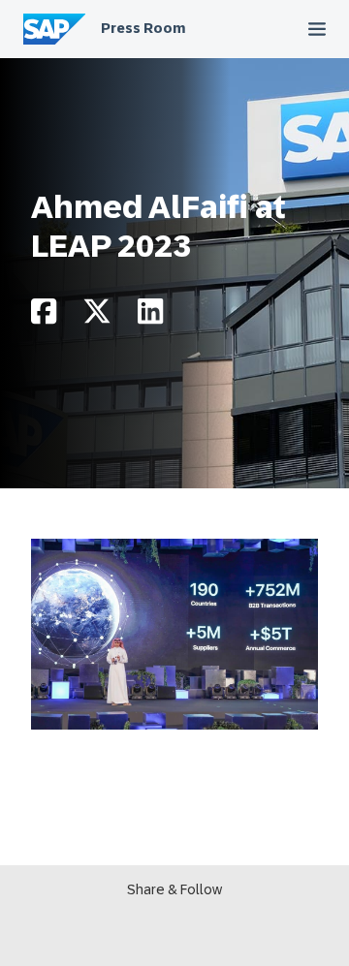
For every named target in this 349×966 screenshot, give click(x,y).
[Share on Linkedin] (150, 316)
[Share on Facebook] (43, 316)
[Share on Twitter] (96, 316)
